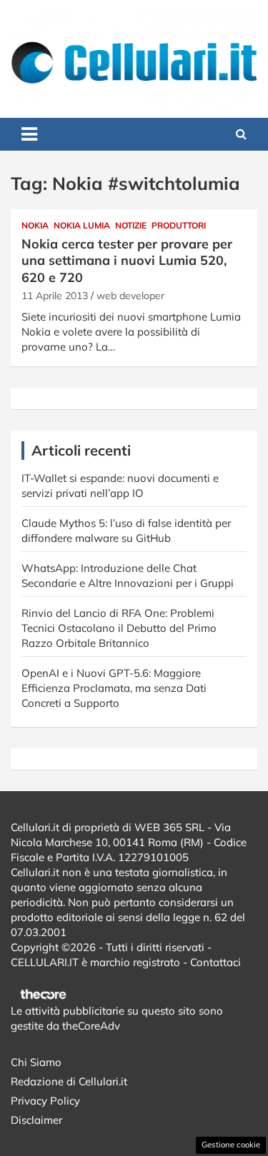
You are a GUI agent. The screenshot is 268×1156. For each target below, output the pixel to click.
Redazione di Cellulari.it (69, 1081)
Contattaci (215, 962)
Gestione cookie (231, 1145)
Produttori (179, 225)
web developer (130, 295)
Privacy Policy (45, 1100)
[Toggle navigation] (29, 134)
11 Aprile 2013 (54, 295)
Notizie (131, 225)
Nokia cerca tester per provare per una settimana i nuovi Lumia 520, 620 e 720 (126, 261)
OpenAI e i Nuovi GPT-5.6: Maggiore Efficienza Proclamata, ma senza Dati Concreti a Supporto (114, 688)
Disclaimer (36, 1120)
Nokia (35, 225)
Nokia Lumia (82, 225)
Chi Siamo (36, 1062)
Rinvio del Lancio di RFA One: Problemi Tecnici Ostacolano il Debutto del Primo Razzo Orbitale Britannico (119, 628)
